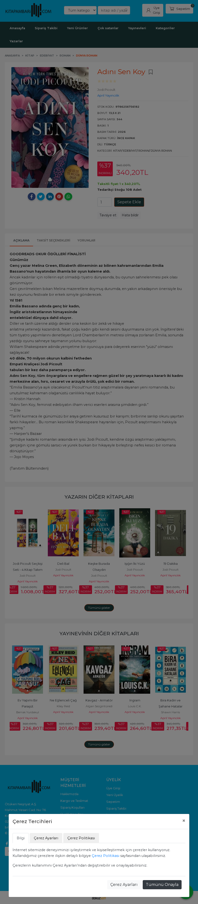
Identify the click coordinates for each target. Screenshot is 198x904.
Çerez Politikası (105, 856)
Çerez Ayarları (124, 884)
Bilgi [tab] (21, 838)
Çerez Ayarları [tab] (46, 838)
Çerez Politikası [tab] (81, 838)
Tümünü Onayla (162, 884)
